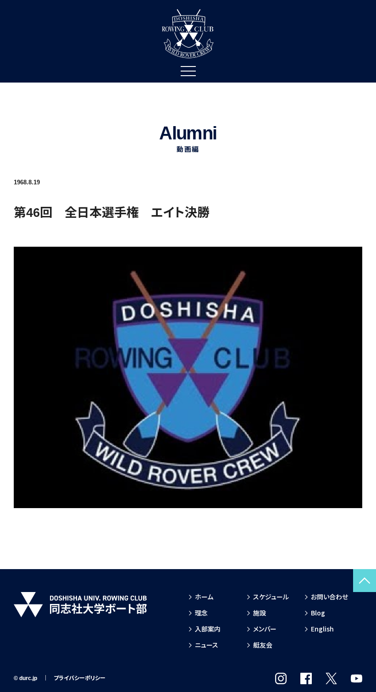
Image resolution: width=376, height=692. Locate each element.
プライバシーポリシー (79, 678)
